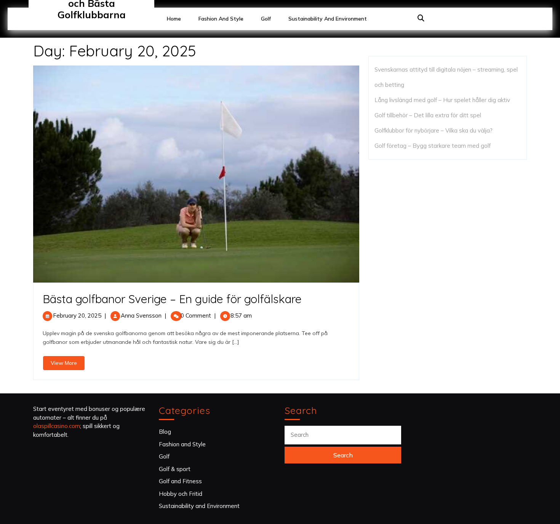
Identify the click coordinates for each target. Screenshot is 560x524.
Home (174, 18)
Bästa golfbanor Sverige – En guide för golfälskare (172, 299)
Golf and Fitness (180, 481)
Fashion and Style (220, 18)
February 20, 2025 (77, 315)
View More (68, 365)
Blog (165, 431)
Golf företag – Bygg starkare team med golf (432, 145)
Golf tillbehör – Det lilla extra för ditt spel (427, 115)
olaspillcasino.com (56, 426)
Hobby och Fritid (180, 493)
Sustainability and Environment (327, 18)
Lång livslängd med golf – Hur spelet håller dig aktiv (442, 100)
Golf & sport (174, 469)
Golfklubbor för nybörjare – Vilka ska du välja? (433, 130)
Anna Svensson (141, 315)
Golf (266, 18)
